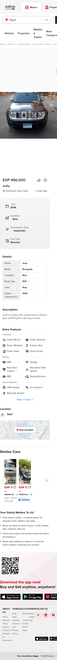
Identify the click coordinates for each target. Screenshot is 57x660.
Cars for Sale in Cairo (41, 44)
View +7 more (24, 399)
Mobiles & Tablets (38, 33)
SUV (24, 281)
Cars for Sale (24, 44)
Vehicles (9, 33)
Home (2, 44)
